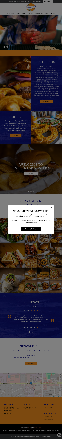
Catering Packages (31, 229)
